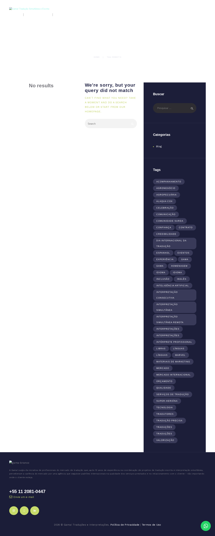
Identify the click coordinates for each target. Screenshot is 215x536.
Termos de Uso (151, 524)
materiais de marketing (173, 362)
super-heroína (167, 401)
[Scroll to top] (206, 515)
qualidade (163, 388)
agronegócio (165, 188)
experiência (165, 259)
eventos (183, 253)
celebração (165, 208)
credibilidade (166, 234)
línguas (178, 348)
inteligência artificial (172, 285)
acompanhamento (168, 182)
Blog (159, 146)
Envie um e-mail (23, 497)
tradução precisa (169, 420)
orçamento (164, 381)
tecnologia (164, 407)
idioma (160, 272)
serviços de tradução (172, 394)
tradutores (165, 414)
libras (161, 348)
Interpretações (167, 329)
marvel (180, 355)
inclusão (162, 279)
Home (97, 57)
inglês (181, 279)
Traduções (164, 427)
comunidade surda (169, 221)
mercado (162, 368)
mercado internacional (173, 375)
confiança (163, 227)
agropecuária (166, 195)
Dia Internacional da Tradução (171, 243)
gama (184, 259)
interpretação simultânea (167, 307)
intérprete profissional (174, 342)
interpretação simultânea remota (170, 320)
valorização (165, 440)
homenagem (179, 266)
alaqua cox (164, 201)
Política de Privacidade (124, 524)
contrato (186, 227)
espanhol (163, 253)
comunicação (166, 214)
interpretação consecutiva (167, 295)
